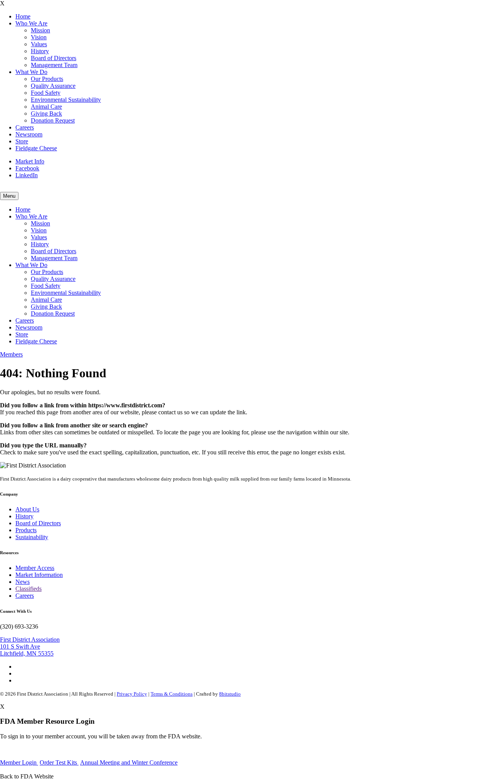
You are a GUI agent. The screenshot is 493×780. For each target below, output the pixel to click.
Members (11, 354)
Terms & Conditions (172, 694)
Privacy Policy (132, 694)
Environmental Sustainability (66, 99)
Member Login (19, 762)
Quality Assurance (53, 85)
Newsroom (28, 134)
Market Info (29, 161)
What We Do (31, 72)
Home (22, 16)
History (40, 51)
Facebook (27, 168)
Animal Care (46, 106)
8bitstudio (230, 694)
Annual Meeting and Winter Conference (129, 762)
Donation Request (53, 120)
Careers (24, 127)
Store (21, 141)
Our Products (47, 79)
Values (39, 44)
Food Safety (45, 92)
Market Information (39, 575)
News (22, 581)
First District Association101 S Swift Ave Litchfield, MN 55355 (30, 646)
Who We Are (31, 23)
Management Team (54, 65)
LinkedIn (26, 175)
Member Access (34, 568)
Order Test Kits (59, 762)
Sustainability (31, 537)
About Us (27, 509)
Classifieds (28, 588)
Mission (40, 30)
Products (26, 530)
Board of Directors (53, 58)
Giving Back (46, 113)
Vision (39, 37)
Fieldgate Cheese (36, 148)
